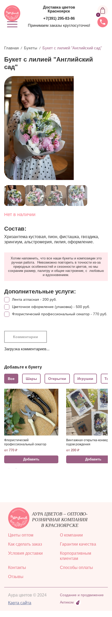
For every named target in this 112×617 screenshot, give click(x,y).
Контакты (17, 567)
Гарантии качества (78, 544)
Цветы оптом (20, 535)
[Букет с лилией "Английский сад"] (54, 128)
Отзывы (15, 576)
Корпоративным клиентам (75, 556)
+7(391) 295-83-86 (59, 18)
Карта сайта (19, 603)
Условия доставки (25, 553)
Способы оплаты (76, 567)
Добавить (31, 459)
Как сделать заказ (25, 544)
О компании (71, 535)
